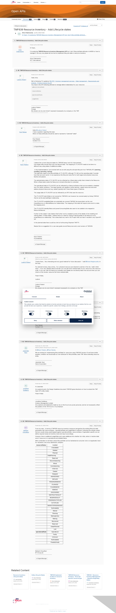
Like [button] (100, 40)
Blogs (45, 19)
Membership (62, 604)
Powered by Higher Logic (58, 611)
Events (52, 19)
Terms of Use (84, 605)
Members (62, 19)
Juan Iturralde (18, 579)
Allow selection (58, 320)
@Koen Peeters (41, 350)
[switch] (49, 314)
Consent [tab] (34, 296)
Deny (35, 320)
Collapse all (84, 26)
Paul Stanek (23, 132)
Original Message (39, 146)
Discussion (27, 19)
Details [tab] (58, 296)
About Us (83, 604)
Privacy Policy (85, 607)
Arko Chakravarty (56, 581)
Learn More (62, 605)
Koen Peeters (24, 164)
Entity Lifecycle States (38, 575)
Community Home (16, 19)
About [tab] (81, 296)
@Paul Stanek (51, 350)
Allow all (80, 320)
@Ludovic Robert (41, 130)
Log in (102, 2)
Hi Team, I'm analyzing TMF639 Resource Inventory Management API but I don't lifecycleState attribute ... (54, 35)
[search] (80, 2)
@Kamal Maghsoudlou (92, 261)
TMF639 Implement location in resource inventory (56, 576)
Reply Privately (97, 45)
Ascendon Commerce (94, 582)
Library (37, 19)
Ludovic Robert (21, 79)
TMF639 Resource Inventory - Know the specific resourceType (75, 576)
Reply (91, 45)
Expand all (77, 26)
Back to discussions (21, 26)
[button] (27, 2)
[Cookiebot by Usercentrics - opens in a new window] (85, 291)
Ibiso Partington (37, 577)
